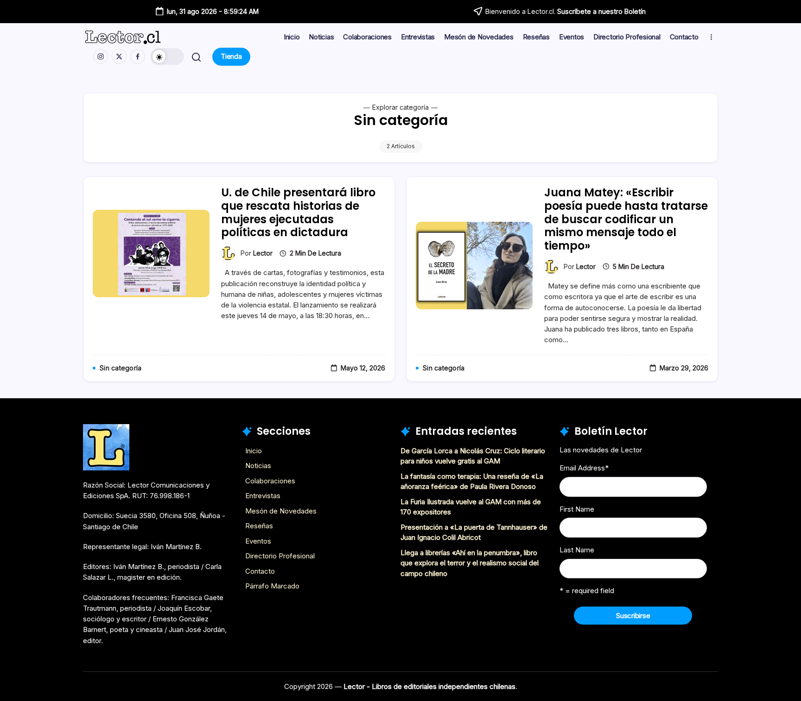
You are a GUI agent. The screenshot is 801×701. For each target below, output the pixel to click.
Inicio (253, 450)
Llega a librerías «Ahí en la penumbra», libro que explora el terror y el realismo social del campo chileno (469, 563)
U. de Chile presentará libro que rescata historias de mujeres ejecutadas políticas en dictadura (298, 212)
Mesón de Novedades (281, 511)
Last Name (576, 549)
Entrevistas (262, 495)
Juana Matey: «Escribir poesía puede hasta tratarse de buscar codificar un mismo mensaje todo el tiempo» (626, 219)
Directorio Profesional (280, 555)
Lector (263, 253)
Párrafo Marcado (272, 586)
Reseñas (259, 525)
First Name (576, 509)
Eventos (258, 541)
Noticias (258, 465)
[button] (167, 56)
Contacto (260, 571)
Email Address (584, 467)
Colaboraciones (270, 480)
